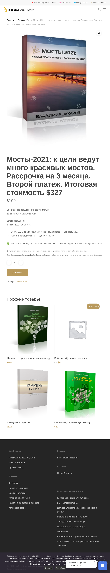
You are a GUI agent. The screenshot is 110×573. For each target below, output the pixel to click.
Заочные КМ (23, 20)
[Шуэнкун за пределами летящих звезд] (30, 329)
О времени (62, 531)
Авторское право (17, 508)
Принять (48, 568)
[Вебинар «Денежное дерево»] (77, 329)
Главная (10, 20)
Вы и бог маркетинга (67, 503)
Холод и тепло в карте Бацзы (71, 522)
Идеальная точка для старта (71, 527)
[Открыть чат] (102, 565)
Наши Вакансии (65, 473)
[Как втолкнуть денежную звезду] (77, 393)
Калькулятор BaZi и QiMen (22, 458)
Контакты (13, 483)
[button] (98, 33)
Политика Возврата (18, 488)
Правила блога (16, 468)
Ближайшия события (67, 458)
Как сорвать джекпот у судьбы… (73, 498)
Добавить (17, 272)
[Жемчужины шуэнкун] (30, 393)
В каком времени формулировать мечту (77, 536)
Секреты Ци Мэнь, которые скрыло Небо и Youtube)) (78, 543)
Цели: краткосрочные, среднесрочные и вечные (77, 510)
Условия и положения (19, 498)
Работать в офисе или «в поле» (73, 517)
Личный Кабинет (17, 463)
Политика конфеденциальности (24, 503)
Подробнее (60, 568)
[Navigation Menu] (104, 9)
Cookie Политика (17, 493)
